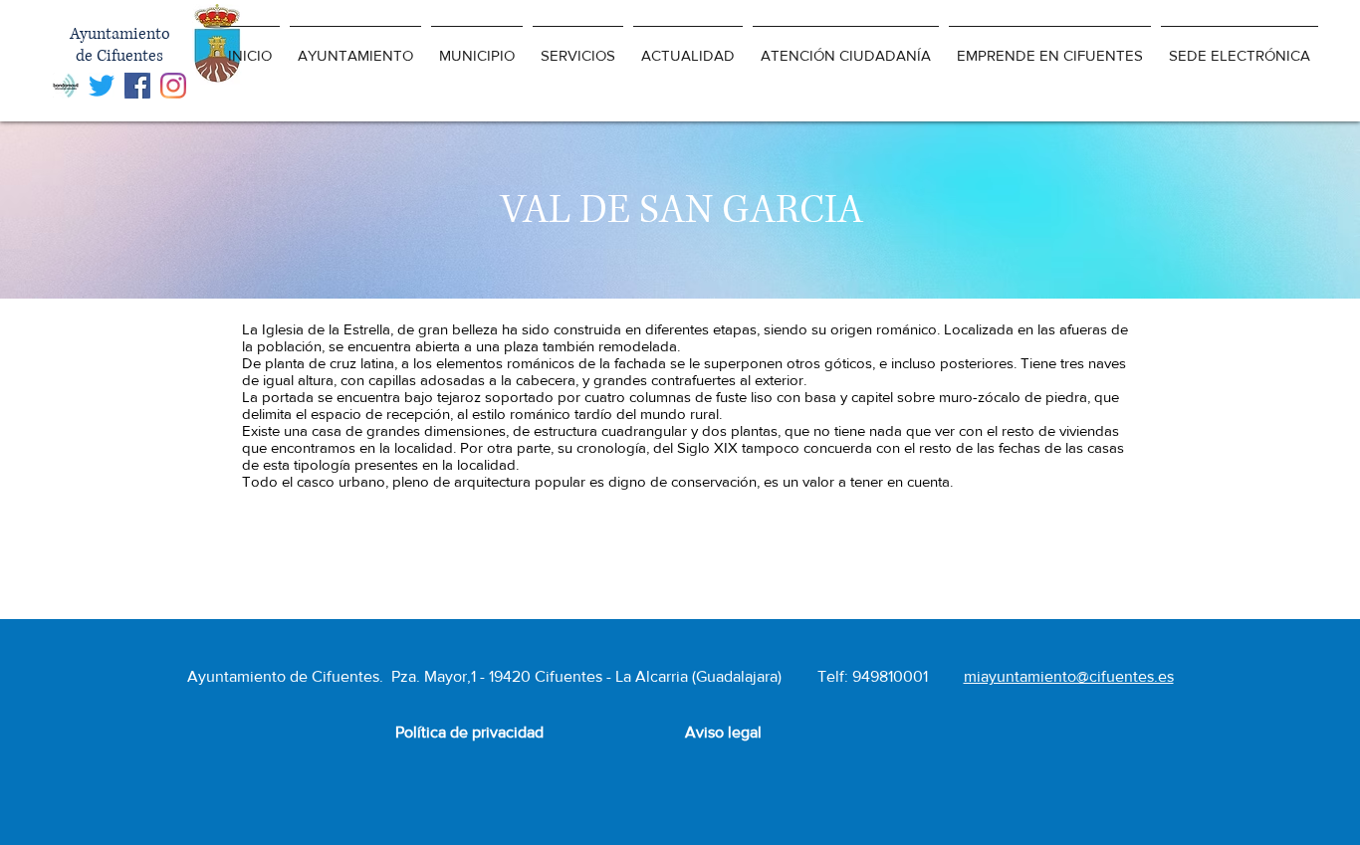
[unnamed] (66, 86)
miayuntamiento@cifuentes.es (1069, 676)
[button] (355, 46)
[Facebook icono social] (137, 86)
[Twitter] (101, 86)
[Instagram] (173, 86)
